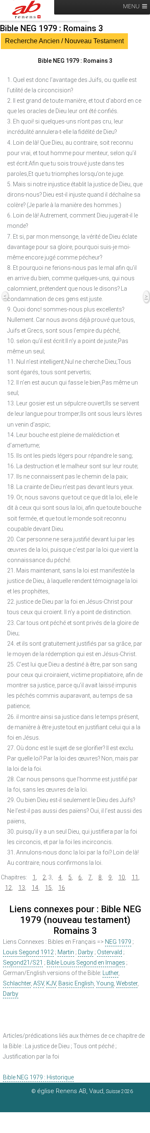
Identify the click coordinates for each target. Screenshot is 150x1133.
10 (121, 877)
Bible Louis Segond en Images (86, 962)
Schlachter (17, 983)
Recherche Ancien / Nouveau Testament (64, 40)
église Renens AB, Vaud (70, 1091)
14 (35, 887)
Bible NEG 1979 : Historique (38, 1077)
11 (135, 877)
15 (48, 887)
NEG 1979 (118, 941)
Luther (110, 973)
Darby (85, 952)
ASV (38, 983)
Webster (127, 983)
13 (21, 887)
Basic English (76, 983)
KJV (51, 983)
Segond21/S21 (23, 962)
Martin (66, 952)
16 (61, 887)
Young (105, 983)
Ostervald (109, 952)
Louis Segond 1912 (28, 952)
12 (8, 887)
